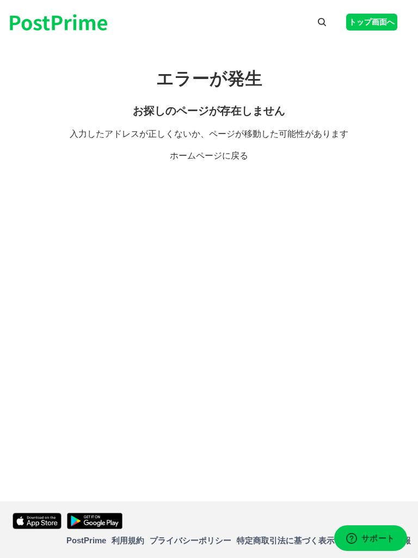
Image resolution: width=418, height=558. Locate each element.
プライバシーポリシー (190, 540)
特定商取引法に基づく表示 (286, 540)
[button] (322, 22)
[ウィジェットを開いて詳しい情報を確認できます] (370, 539)
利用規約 (128, 540)
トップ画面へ (372, 21)
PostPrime (86, 540)
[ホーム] (7, 521)
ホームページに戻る (209, 155)
